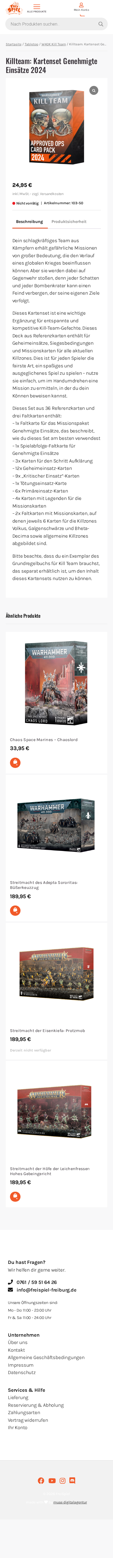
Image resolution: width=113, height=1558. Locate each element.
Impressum (21, 1365)
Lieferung (18, 1397)
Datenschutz (22, 1372)
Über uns (17, 1342)
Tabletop (31, 44)
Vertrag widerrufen (28, 1420)
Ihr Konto (17, 1427)
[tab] (29, 222)
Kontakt (16, 1350)
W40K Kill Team (54, 44)
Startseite (14, 44)
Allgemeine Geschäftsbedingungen (46, 1357)
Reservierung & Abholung (36, 1405)
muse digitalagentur (70, 1502)
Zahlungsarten (24, 1412)
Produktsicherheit (69, 221)
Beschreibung (29, 221)
